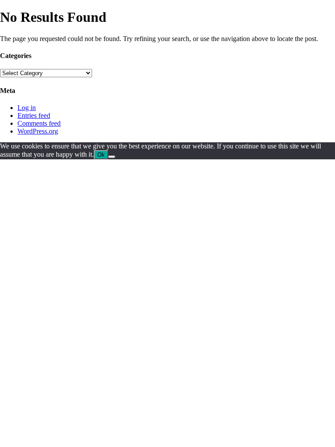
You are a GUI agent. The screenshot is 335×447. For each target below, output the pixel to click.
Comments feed (39, 123)
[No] (111, 156)
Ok (101, 154)
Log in (26, 107)
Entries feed (33, 115)
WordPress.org (37, 131)
